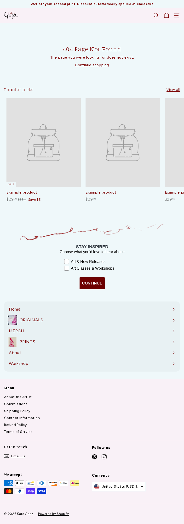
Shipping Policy (17, 411)
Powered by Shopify (53, 514)
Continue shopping (92, 65)
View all (173, 90)
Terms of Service (18, 432)
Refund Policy (15, 425)
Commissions (15, 404)
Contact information (22, 418)
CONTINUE (92, 283)
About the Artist (18, 397)
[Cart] (166, 15)
